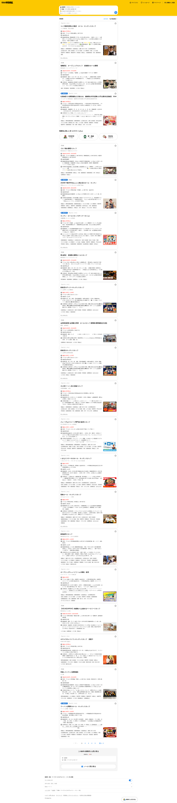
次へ (100, 743)
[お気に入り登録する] (115, 23)
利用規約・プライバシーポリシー (70, 795)
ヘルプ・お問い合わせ (50, 795)
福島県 (53, 790)
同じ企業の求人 (64, 58)
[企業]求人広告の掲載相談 (85, 795)
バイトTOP (47, 790)
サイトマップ (59, 795)
